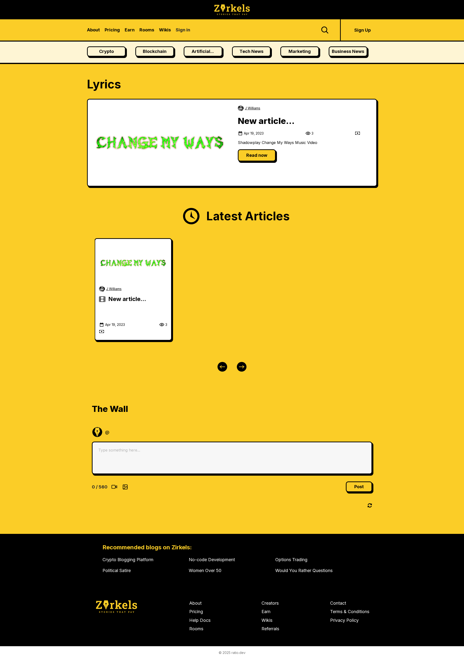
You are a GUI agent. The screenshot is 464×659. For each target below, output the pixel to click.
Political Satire (116, 570)
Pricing (196, 611)
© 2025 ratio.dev (232, 653)
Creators (270, 603)
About (195, 603)
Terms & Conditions (349, 611)
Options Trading (291, 559)
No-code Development (212, 559)
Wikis (266, 620)
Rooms (196, 628)
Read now (256, 155)
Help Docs (199, 620)
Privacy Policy (344, 620)
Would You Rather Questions (304, 570)
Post (359, 486)
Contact (338, 603)
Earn (265, 611)
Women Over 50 (205, 570)
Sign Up (362, 30)
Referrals (270, 628)
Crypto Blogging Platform (127, 559)
